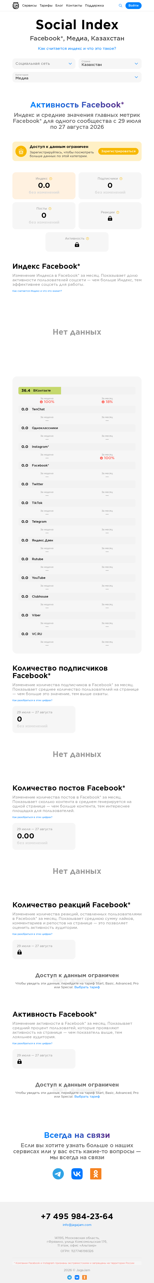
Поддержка (94, 5)
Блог (59, 5)
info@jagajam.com (77, 1224)
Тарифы (46, 5)
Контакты (74, 5)
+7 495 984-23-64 (77, 1217)
